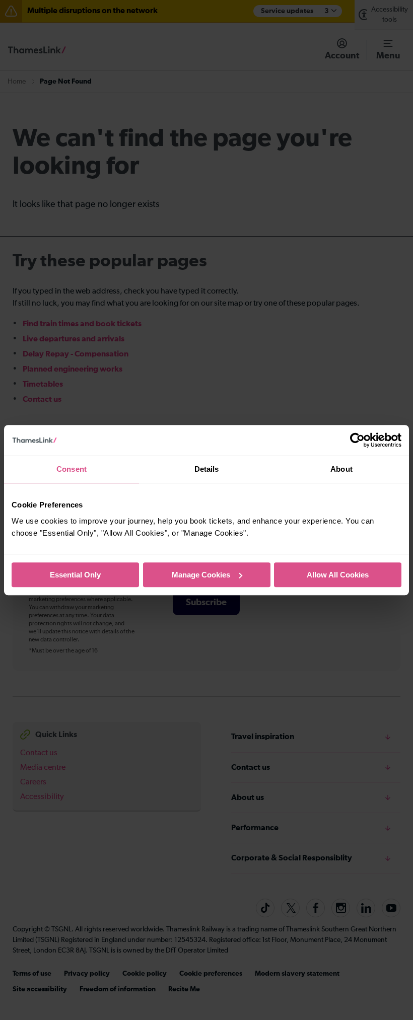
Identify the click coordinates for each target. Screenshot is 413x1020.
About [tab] (341, 469)
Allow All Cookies (338, 574)
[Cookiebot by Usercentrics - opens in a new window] (357, 440)
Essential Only (75, 574)
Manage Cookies (201, 574)
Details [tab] (206, 469)
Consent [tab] (71, 469)
